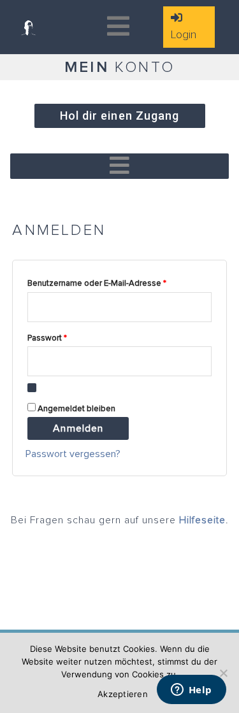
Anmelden (78, 428)
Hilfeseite (202, 520)
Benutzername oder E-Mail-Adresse (117, 281)
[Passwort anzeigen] (31, 387)
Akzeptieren (123, 694)
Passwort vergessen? (72, 454)
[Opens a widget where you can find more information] (191, 691)
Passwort (68, 336)
